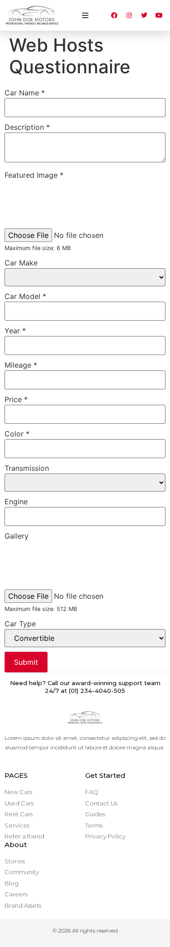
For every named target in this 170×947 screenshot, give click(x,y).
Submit (26, 662)
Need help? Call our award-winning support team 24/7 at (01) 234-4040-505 (85, 686)
